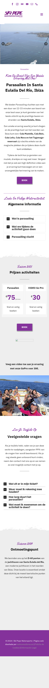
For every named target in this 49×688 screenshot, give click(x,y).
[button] (24, 218)
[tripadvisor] (22, 4)
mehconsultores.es (25, 644)
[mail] (32, 4)
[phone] (36, 4)
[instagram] (17, 4)
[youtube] (27, 4)
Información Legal (28, 647)
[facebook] (12, 4)
